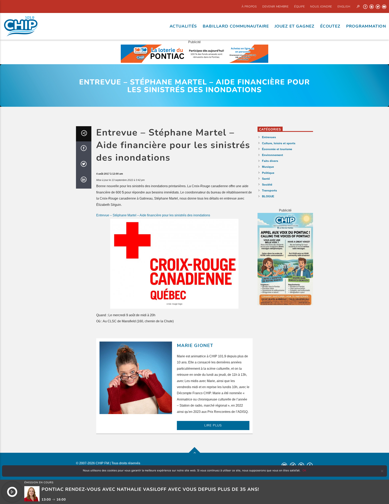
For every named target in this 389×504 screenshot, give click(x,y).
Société (267, 184)
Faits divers (270, 160)
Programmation (366, 26)
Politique (268, 172)
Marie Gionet (195, 345)
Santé (266, 178)
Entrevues (269, 137)
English (344, 6)
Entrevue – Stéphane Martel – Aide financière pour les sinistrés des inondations (153, 215)
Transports (269, 190)
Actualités (183, 26)
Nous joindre (321, 6)
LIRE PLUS (213, 425)
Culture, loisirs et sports (278, 143)
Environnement (272, 155)
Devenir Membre (275, 6)
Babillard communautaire (236, 26)
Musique (268, 166)
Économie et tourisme (277, 149)
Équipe (299, 6)
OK (304, 470)
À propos (249, 6)
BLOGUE (268, 196)
